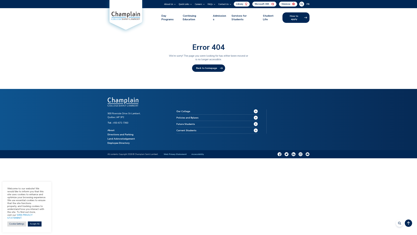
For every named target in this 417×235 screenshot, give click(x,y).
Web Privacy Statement (175, 154)
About (111, 130)
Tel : (110, 122)
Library (240, 4)
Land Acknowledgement (121, 138)
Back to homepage (206, 68)
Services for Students (239, 17)
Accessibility (197, 154)
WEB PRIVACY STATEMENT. (20, 216)
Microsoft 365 (262, 4)
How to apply (294, 18)
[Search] (399, 223)
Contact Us (223, 4)
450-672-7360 (118, 122)
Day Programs (167, 17)
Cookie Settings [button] (16, 223)
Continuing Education (189, 17)
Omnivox (286, 4)
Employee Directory (118, 143)
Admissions (219, 17)
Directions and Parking (120, 134)
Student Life (268, 17)
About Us (168, 4)
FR (308, 4)
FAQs (210, 4)
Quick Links (184, 4)
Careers (198, 4)
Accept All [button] (35, 223)
